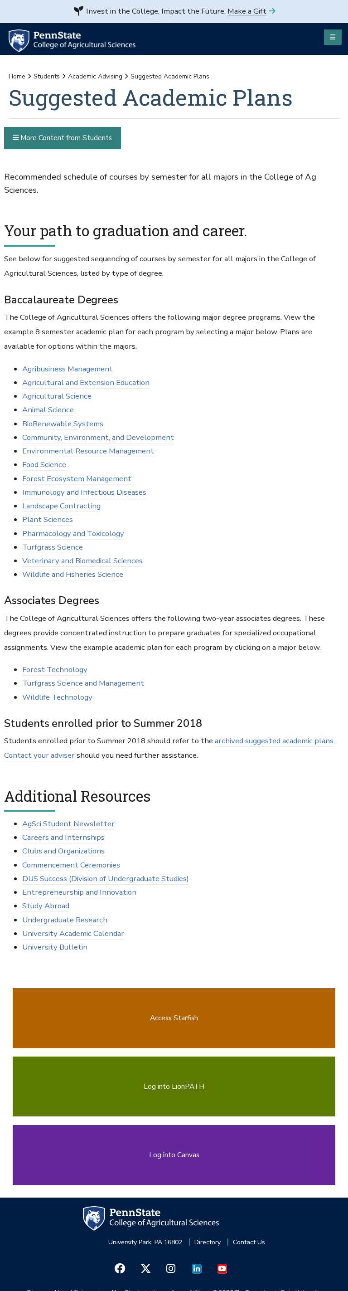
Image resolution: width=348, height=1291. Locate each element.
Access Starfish (174, 1018)
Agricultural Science (57, 396)
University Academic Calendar (73, 933)
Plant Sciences (47, 519)
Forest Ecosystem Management (76, 478)
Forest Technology (54, 669)
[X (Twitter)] (145, 1268)
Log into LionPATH (174, 1086)
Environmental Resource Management (88, 451)
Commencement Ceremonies (71, 865)
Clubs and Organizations (63, 851)
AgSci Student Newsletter (68, 823)
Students (47, 76)
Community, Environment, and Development (98, 437)
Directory (207, 1242)
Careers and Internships (63, 837)
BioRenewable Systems (62, 424)
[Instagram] (171, 1268)
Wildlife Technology (57, 697)
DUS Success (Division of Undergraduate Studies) (105, 878)
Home (17, 76)
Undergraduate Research (64, 920)
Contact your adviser (39, 755)
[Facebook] (119, 1268)
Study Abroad (45, 906)
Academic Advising (95, 76)
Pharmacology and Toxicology (73, 533)
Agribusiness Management (67, 369)
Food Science (44, 464)
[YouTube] (221, 1268)
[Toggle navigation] (333, 37)
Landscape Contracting (61, 506)
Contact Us (249, 1242)
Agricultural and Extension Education (86, 382)
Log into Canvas (174, 1154)
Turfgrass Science (52, 547)
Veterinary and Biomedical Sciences (82, 560)
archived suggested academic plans (274, 741)
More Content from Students (65, 137)
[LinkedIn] (196, 1268)
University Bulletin (54, 947)
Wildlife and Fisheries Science (72, 574)
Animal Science (48, 409)
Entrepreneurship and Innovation (79, 892)
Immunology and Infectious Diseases (84, 492)
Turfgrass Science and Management (83, 683)
